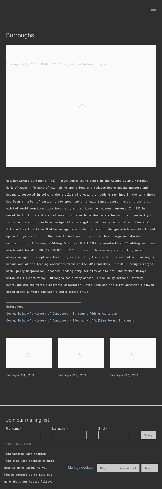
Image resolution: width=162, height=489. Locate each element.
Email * (102, 428)
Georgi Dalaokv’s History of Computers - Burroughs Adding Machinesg (61, 313)
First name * (14, 428)
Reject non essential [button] (118, 468)
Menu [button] (153, 11)
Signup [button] (148, 435)
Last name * (60, 428)
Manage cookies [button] (81, 468)
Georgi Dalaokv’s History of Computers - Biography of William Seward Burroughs (70, 320)
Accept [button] (149, 468)
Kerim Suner (31, 11)
